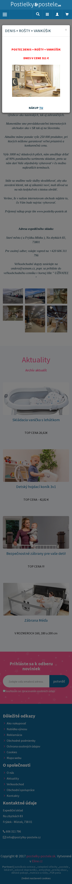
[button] (47, 14)
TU (41, 108)
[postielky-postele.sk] (36, 5)
